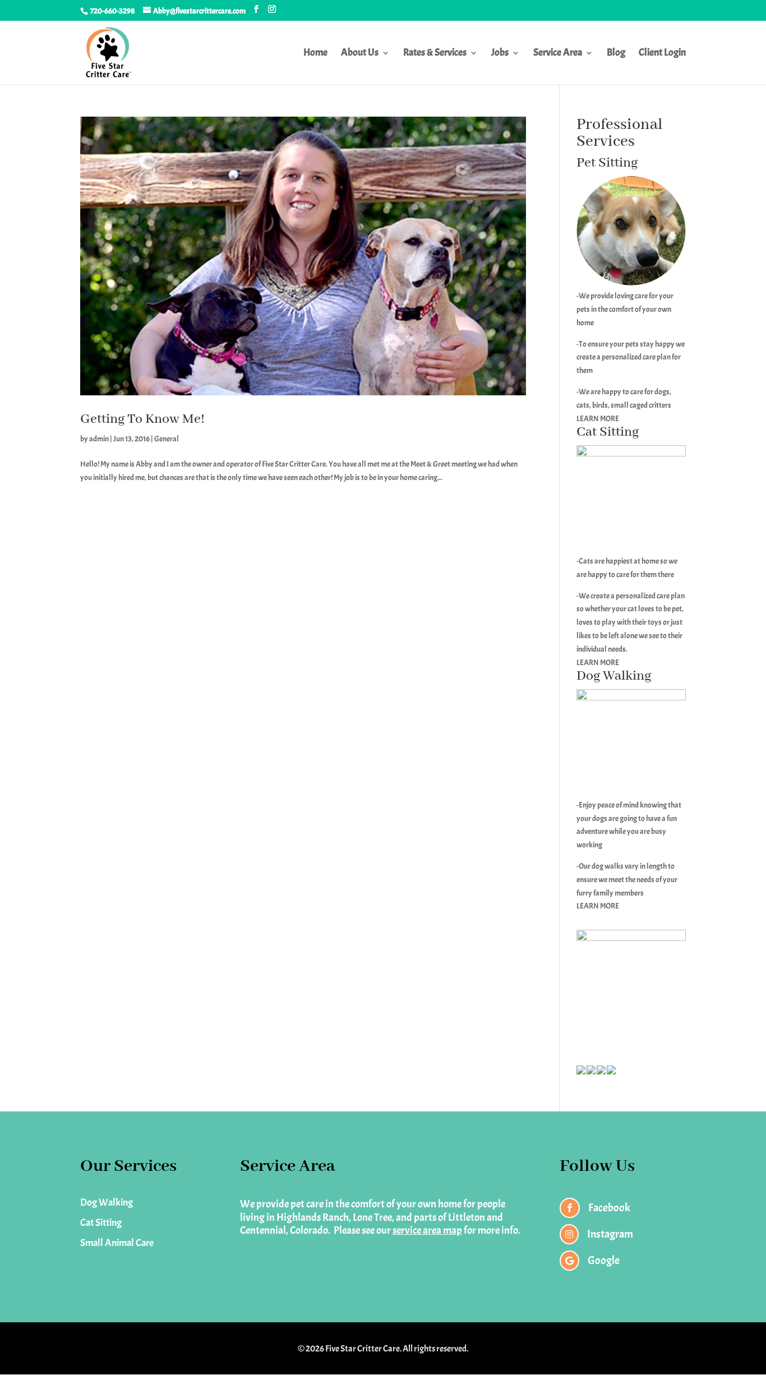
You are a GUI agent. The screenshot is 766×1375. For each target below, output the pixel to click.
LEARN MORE (597, 418)
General (166, 439)
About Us (360, 54)
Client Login (662, 54)
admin (99, 439)
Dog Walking (106, 1202)
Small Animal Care (117, 1242)
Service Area (557, 54)
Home (315, 54)
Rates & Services (435, 54)
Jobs (500, 54)
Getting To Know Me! (142, 419)
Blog (616, 54)
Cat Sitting (101, 1222)
